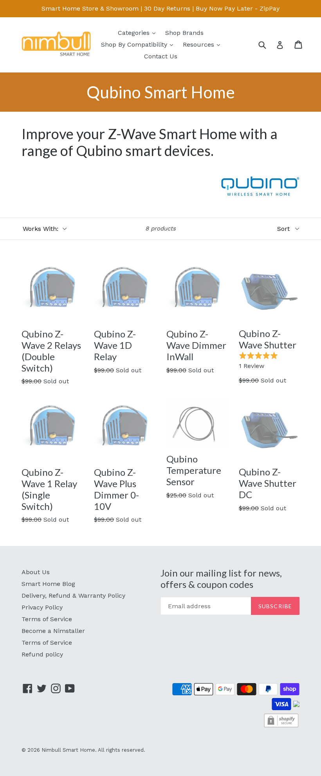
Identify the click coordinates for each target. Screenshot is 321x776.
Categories (138, 32)
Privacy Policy (42, 607)
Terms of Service (47, 619)
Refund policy (42, 654)
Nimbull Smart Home (68, 750)
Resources (203, 44)
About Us (36, 572)
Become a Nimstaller (53, 631)
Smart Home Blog (48, 583)
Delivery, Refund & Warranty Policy (73, 595)
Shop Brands (184, 32)
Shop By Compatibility (139, 44)
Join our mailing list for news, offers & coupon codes (221, 578)
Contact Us (160, 56)
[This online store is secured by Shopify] (281, 726)
